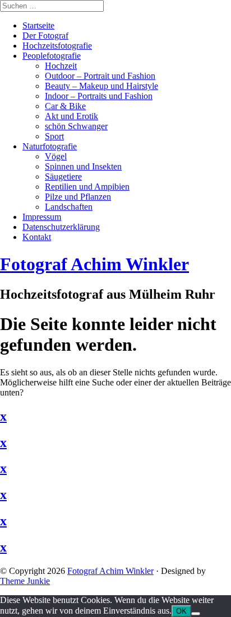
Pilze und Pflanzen (78, 196)
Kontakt (36, 237)
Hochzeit (61, 65)
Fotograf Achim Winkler (110, 571)
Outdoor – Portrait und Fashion (100, 76)
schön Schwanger (76, 126)
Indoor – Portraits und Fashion (99, 96)
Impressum (41, 217)
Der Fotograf (45, 35)
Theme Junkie (25, 581)
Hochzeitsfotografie (57, 45)
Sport (54, 136)
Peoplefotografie (51, 55)
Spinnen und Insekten (83, 166)
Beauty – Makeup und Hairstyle (101, 86)
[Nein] (195, 613)
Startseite (38, 25)
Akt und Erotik (71, 116)
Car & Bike (65, 106)
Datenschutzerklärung (61, 227)
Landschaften (69, 206)
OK (181, 611)
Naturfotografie (49, 146)
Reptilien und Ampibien (87, 186)
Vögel (56, 156)
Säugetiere (63, 176)
